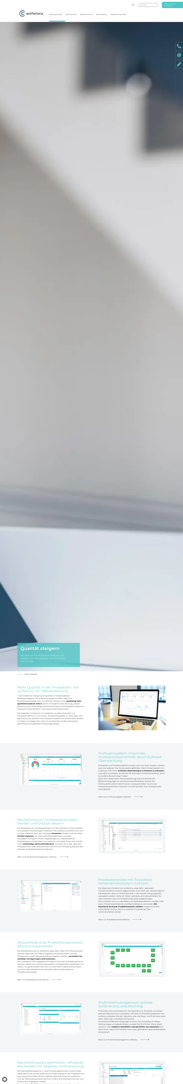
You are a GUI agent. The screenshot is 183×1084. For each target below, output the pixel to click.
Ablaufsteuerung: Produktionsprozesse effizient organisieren (50, 944)
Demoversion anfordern (170, 5)
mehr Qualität (55, 14)
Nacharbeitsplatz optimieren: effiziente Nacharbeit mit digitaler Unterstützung (50, 1064)
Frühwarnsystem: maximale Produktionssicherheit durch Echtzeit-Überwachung (130, 757)
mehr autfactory (118, 14)
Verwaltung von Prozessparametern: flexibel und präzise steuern (48, 821)
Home (20, 674)
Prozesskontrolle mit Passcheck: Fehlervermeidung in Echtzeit (125, 881)
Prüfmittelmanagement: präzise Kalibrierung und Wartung (125, 1004)
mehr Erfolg (101, 14)
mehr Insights (86, 14)
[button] (4, 1079)
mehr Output (71, 14)
